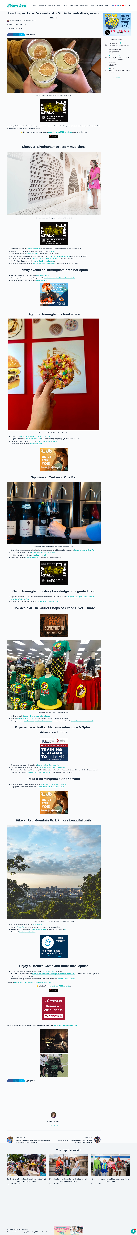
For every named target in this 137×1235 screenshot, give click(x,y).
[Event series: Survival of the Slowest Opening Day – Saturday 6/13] (120, 43)
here (65, 929)
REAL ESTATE (74, 5)
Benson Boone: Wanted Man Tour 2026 (119, 70)
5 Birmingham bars (48, 971)
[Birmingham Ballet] (68, 1230)
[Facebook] (113, 5)
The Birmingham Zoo (43, 275)
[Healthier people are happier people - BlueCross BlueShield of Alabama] (54, 946)
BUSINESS (41, 5)
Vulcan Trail (21, 927)
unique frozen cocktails (39, 555)
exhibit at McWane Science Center (59, 278)
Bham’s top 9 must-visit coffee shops (43, 552)
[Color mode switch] (129, 5)
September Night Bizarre (25, 718)
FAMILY (66, 5)
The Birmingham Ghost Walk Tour (48, 601)
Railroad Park (37, 924)
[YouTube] (123, 5)
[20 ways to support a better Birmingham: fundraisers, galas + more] (110, 1165)
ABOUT (107, 5)
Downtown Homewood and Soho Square (36, 716)
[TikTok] (120, 5)
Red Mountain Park (39, 929)
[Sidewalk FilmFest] (54, 110)
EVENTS (50, 5)
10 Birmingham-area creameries (47, 441)
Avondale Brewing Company (44, 261)
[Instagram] (115, 5)
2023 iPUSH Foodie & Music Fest (44, 263)
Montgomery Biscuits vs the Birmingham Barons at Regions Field (53, 974)
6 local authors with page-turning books (51, 787)
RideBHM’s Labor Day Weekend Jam (38, 772)
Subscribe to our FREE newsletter (58, 986)
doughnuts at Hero (36, 443)
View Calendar (116, 77)
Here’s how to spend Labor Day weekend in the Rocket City (33, 982)
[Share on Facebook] (10, 34)
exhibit (34, 249)
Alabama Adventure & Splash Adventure (51, 767)
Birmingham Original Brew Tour (84, 550)
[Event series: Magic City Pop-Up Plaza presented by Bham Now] (119, 56)
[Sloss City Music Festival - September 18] (54, 625)
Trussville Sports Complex (66, 979)
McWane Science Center (115, 49)
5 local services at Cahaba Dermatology (54, 784)
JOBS (33, 5)
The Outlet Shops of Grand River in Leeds (38, 721)
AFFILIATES (83, 5)
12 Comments (23, 1184)
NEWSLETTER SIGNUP (97, 5)
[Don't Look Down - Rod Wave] (54, 1041)
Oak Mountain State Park (27, 932)
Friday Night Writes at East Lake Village (44, 258)
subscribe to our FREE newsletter (60, 132)
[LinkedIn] (118, 5)
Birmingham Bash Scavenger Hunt (48, 765)
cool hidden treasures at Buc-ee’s (82, 721)
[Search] (126, 5)
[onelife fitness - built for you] (54, 459)
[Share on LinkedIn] (16, 34)
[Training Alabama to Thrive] (54, 749)
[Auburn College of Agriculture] (54, 294)
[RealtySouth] (54, 1008)
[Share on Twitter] (22, 34)
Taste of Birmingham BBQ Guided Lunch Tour (35, 436)
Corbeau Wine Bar (31, 557)
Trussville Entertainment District (59, 256)
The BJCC (111, 72)
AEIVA (53, 251)
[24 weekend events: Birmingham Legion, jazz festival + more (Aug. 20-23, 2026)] (68, 1165)
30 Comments (65, 1184)
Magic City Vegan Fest (33, 439)
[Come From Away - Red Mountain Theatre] (117, 24)
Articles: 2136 (54, 1125)
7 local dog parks (41, 280)
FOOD (58, 5)
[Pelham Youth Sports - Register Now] (54, 1065)
